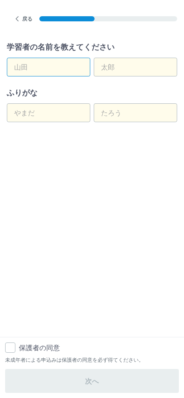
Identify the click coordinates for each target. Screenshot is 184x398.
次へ (92, 381)
